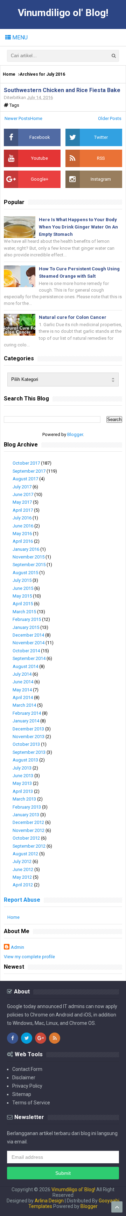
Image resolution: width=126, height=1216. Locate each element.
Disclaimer (23, 1077)
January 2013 (26, 814)
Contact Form (27, 1069)
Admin (17, 947)
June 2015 (23, 588)
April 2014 (23, 697)
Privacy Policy (27, 1086)
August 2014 (25, 666)
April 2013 (23, 791)
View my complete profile (29, 956)
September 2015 (29, 564)
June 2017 (23, 494)
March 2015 (24, 611)
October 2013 (26, 744)
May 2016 (22, 533)
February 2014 (27, 713)
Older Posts (109, 118)
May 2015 (22, 596)
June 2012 (23, 869)
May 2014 (22, 689)
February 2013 (27, 807)
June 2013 (23, 775)
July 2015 (22, 580)
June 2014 (23, 681)
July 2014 (22, 674)
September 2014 (29, 658)
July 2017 (22, 486)
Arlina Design (49, 1200)
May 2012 (22, 877)
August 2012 (25, 853)
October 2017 (26, 463)
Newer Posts (17, 118)
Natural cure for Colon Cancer (72, 317)
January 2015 (26, 627)
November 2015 (28, 557)
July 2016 (22, 517)
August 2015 (25, 572)
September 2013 (29, 752)
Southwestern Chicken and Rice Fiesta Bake (62, 90)
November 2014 (28, 642)
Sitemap (21, 1094)
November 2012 (28, 830)
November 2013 (28, 736)
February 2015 (27, 619)
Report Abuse (22, 899)
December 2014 (28, 635)
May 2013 (22, 783)
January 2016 (26, 549)
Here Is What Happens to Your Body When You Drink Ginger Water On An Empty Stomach (78, 227)
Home (9, 74)
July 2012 (22, 861)
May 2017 (22, 502)
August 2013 (25, 760)
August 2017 (25, 478)
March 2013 (24, 799)
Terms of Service (31, 1102)
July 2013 (22, 768)
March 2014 (24, 705)
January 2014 (26, 720)
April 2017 (23, 510)
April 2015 (23, 603)
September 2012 (29, 846)
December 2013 (28, 728)
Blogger (75, 434)
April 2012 (23, 884)
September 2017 (29, 471)
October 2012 (26, 838)
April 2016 (23, 541)
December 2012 (28, 822)
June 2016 (23, 525)
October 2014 (26, 650)
